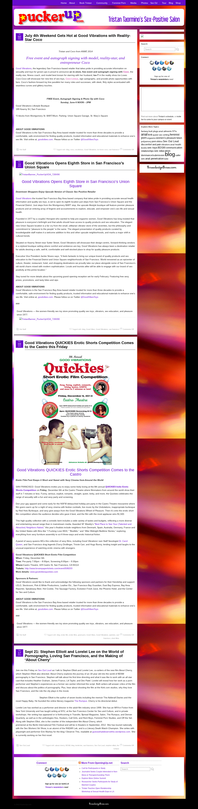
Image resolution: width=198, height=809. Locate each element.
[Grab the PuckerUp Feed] (166, 64)
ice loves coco (102, 150)
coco (72, 150)
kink (150, 134)
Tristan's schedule (166, 116)
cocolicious (79, 150)
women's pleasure (166, 138)
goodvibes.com (45, 139)
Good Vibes (90, 329)
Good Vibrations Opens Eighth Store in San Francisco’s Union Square (74, 165)
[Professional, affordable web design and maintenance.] (161, 170)
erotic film (64, 635)
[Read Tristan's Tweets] (161, 64)
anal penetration (154, 158)
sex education (162, 150)
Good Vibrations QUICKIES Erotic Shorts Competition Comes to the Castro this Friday (79, 345)
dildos (159, 141)
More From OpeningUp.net (96, 763)
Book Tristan (86, 3)
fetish (179, 138)
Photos (144, 3)
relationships (147, 151)
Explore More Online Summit (94, 778)
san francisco (114, 150)
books (144, 147)
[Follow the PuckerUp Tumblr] (154, 70)
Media (133, 3)
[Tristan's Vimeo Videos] (169, 70)
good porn (82, 635)
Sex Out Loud (45, 670)
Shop (178, 3)
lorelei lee (78, 745)
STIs (174, 131)
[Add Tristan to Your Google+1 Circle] (171, 64)
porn (154, 141)
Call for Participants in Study (93, 768)
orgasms (151, 138)
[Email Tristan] (151, 64)
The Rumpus (80, 701)
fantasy (144, 131)
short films (115, 638)
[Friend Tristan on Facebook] (156, 64)
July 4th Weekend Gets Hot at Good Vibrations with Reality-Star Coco (77, 37)
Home (64, 3)
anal (144, 134)
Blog (171, 3)
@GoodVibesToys (89, 139)
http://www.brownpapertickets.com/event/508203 (48, 568)
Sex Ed (153, 3)
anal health (175, 144)
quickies (112, 635)
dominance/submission (152, 155)
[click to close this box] (182, 44)
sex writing (164, 135)
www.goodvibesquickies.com (44, 572)
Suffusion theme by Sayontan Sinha (170, 804)
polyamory (146, 141)
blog (67, 150)
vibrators (165, 144)
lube (166, 158)
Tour (164, 3)
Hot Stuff (22, 150)
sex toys (152, 147)
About (72, 3)
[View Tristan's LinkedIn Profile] (159, 70)
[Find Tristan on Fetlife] (164, 70)
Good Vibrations (24, 68)
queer (156, 135)
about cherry (60, 745)
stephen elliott (111, 745)
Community (102, 3)
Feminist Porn (119, 3)
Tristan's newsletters (159, 79)
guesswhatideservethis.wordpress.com (111, 731)
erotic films (73, 635)
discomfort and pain (151, 144)
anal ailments (165, 131)
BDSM (68, 745)
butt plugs (153, 131)
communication (174, 147)
